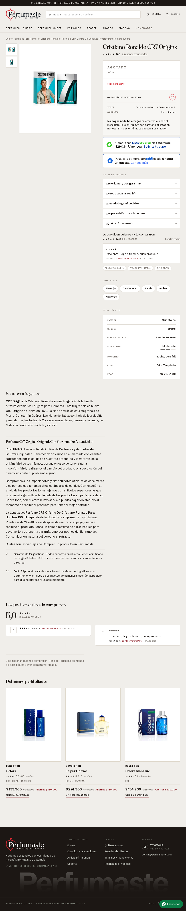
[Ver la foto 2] (11, 62)
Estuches (74, 28)
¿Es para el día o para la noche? (125, 213)
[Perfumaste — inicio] (23, 15)
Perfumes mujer (50, 27)
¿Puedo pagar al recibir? (122, 193)
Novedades (144, 28)
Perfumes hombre (19, 27)
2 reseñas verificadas (134, 54)
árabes (108, 27)
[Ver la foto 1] (11, 49)
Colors (11, 771)
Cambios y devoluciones (82, 851)
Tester (92, 27)
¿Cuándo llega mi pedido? (122, 203)
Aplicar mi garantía (78, 857)
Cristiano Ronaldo (50, 38)
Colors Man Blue (137, 771)
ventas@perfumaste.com (157, 854)
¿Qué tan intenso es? (119, 223)
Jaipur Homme (77, 771)
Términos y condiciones (119, 857)
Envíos (71, 845)
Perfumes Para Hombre (26, 38)
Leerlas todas (172, 238)
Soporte (72, 863)
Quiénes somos (114, 845)
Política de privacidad (118, 863)
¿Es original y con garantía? (123, 183)
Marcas (124, 28)
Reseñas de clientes (116, 851)
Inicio (9, 38)
